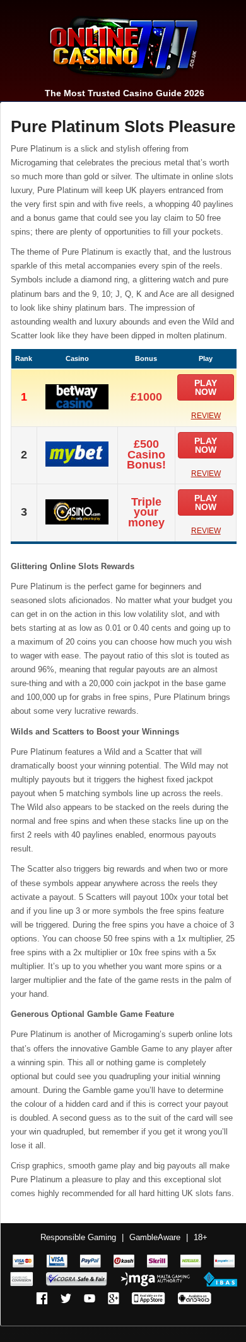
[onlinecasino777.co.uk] (119, 82)
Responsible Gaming (78, 1237)
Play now (205, 387)
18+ (201, 1237)
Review (206, 415)
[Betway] (76, 406)
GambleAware (154, 1237)
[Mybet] (76, 463)
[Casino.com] (76, 521)
